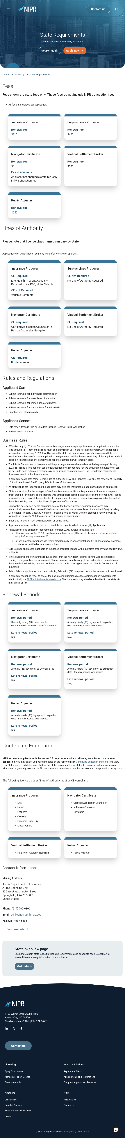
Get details (24, 966)
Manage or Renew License (17, 1077)
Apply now (72, 50)
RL (90, 525)
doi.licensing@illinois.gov (26, 914)
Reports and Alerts (73, 1071)
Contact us (98, 9)
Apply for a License (14, 1071)
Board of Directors (13, 1105)
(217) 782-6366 (21, 908)
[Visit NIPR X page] (14, 1028)
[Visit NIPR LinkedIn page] (7, 1028)
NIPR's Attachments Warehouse (44, 579)
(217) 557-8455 (17, 920)
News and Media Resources (18, 1110)
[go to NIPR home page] (26, 9)
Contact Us (69, 1105)
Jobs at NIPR (11, 1099)
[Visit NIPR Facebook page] (21, 1028)
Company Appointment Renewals (80, 1082)
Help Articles (70, 1099)
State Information (13, 1082)
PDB (94, 541)
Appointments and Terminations (79, 1077)
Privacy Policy (69, 1131)
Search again (49, 50)
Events (8, 1116)
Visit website (16, 929)
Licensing (19, 74)
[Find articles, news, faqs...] (116, 9)
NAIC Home (83, 1131)
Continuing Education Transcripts (93, 761)
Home (6, 74)
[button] (8, 9)
